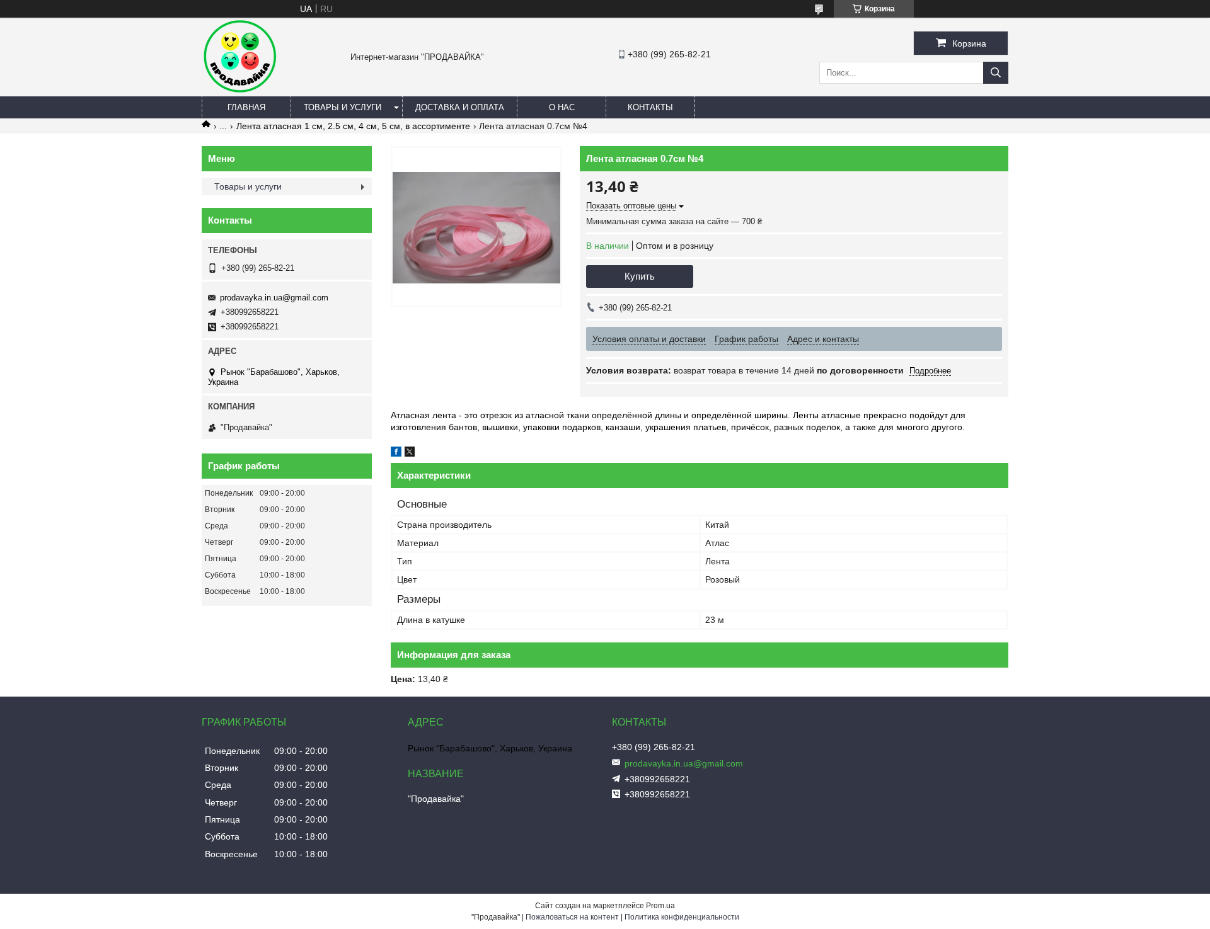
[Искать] (995, 73)
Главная (246, 107)
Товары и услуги (342, 107)
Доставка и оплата (459, 107)
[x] (410, 453)
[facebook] (396, 453)
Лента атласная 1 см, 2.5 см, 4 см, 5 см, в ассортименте (353, 126)
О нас (562, 107)
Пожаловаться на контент (572, 917)
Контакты (650, 107)
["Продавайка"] (239, 91)
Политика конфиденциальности (682, 917)
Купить (640, 276)
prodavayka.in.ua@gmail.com (274, 297)
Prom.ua (660, 905)
